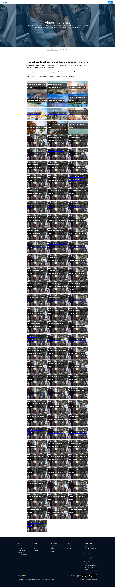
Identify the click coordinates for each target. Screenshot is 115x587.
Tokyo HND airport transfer (90, 548)
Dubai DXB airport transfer (90, 552)
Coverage (69, 552)
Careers (36, 550)
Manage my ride (21, 550)
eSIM (68, 555)
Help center (20, 547)
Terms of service (89, 579)
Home (48, 50)
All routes (86, 569)
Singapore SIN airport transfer (89, 554)
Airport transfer (70, 545)
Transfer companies (45, 2)
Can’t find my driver (22, 554)
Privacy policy (81, 579)
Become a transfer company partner (57, 551)
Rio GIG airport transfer (89, 563)
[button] (24, 2)
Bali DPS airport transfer (89, 567)
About (53, 2)
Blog (35, 547)
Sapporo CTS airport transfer (90, 561)
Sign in (110, 2)
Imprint (95, 579)
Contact (19, 545)
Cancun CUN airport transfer (90, 557)
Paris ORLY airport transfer (90, 550)
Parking (69, 553)
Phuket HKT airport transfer (90, 565)
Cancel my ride (21, 552)
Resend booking (21, 548)
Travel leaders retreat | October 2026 (72, 549)
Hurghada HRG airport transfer (89, 559)
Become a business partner (57, 545)
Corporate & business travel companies (57, 547)
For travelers (14, 2)
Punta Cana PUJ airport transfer (89, 546)
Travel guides (70, 547)
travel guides (54, 50)
